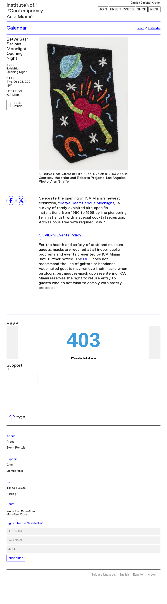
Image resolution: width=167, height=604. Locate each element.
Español (146, 3)
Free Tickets (122, 9)
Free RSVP (18, 105)
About (11, 436)
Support (12, 459)
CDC (87, 259)
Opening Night (17, 72)
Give (10, 465)
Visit (10, 482)
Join (103, 9)
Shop (142, 9)
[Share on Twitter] (21, 200)
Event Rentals (16, 447)
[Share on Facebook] (11, 200)
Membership (15, 471)
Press (10, 442)
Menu (154, 9)
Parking (11, 494)
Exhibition (13, 68)
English (135, 3)
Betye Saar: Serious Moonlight (87, 203)
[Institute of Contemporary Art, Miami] (13, 9)
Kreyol (156, 3)
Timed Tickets (16, 488)
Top (18, 418)
